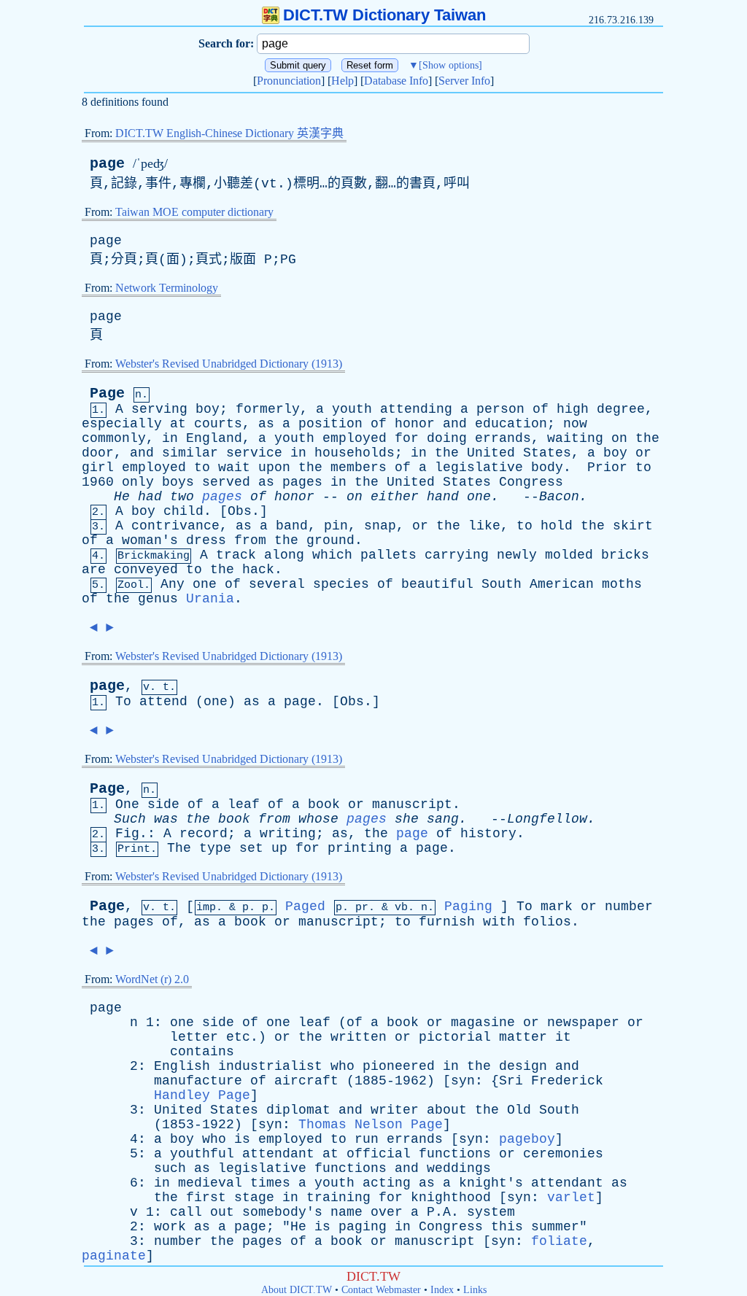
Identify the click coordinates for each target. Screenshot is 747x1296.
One (127, 804)
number (629, 906)
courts (218, 423)
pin (336, 526)
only (138, 482)
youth (352, 409)
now (575, 423)
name (346, 1212)
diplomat (298, 1110)
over (387, 1212)
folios (547, 922)
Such (130, 819)
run (367, 1139)
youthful (202, 1153)
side (163, 804)
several (277, 584)
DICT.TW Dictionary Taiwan (384, 15)
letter (194, 1037)
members (358, 467)
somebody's (282, 1212)
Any (172, 584)
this (507, 1226)
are (94, 569)
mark (557, 906)
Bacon (559, 496)
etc (238, 1037)
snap (380, 526)
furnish (447, 922)
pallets (388, 555)
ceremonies (563, 1153)
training (338, 1197)
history (488, 833)
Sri (511, 1081)
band (292, 526)
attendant (278, 1153)
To (123, 701)
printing (360, 848)
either (395, 496)
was (166, 819)
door (98, 453)
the (647, 438)
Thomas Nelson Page (370, 1124)
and (455, 423)
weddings (459, 1168)
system (491, 1212)
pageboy (527, 1139)
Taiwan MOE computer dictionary (194, 212)
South (501, 584)
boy (208, 409)
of (541, 409)
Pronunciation (289, 80)
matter (523, 1037)
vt (269, 183)
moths (622, 584)
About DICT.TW (296, 1289)
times (270, 1183)
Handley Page (202, 1095)
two (182, 496)
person (500, 409)
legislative (479, 467)
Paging (468, 906)
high (573, 409)
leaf (244, 804)
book (324, 804)
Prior (607, 467)
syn (463, 1081)
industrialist (270, 1066)
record (203, 833)
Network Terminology (166, 288)
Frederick (567, 1081)
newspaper (583, 1022)
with (499, 922)
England (214, 438)
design (523, 1066)
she (407, 819)
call (186, 1212)
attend (163, 701)
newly (517, 555)
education (511, 423)
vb (401, 907)
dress (206, 540)
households (354, 453)
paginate (114, 1256)
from (250, 540)
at (178, 423)
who (342, 1066)
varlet (571, 1197)
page (107, 163)
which (332, 555)
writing (288, 833)
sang (443, 819)
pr (361, 907)
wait (234, 467)
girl (98, 467)
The (179, 848)
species (341, 584)
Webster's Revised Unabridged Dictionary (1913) (228, 363)
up (279, 848)
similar (190, 453)
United (491, 453)
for (407, 438)
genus (158, 598)
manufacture (198, 1081)
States (547, 453)
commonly (114, 438)
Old (519, 1110)
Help (342, 80)
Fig (127, 833)
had (150, 496)
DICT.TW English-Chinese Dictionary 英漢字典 (229, 133)
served (226, 482)
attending (416, 409)
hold (557, 526)
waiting (575, 438)
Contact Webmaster (381, 1289)
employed (354, 438)
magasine (483, 1022)
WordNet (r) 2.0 (152, 979)
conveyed (146, 569)
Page (107, 393)
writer (395, 1110)
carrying (457, 555)
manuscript (412, 804)
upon (274, 467)
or (643, 453)
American (562, 584)
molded (569, 555)
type (215, 848)
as (266, 423)
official (379, 1153)
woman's (150, 540)
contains (202, 1051)
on (619, 438)
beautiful (437, 584)
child (183, 511)
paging (362, 1226)
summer (555, 1226)
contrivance (175, 526)
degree (621, 409)
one (479, 496)
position (330, 423)
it (563, 1037)
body (547, 467)
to (202, 467)
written (358, 1037)
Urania (210, 598)
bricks (625, 555)
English (182, 1066)
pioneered (399, 1066)
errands (503, 438)
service (254, 453)
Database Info (396, 80)
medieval (210, 1183)
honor (415, 423)
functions (455, 1153)
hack (258, 569)
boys (178, 482)
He (122, 496)
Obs (240, 511)
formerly (268, 409)
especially (122, 423)
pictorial (455, 1037)
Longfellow (547, 819)
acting (387, 1183)
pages (302, 482)
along (284, 555)
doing (447, 438)
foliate (559, 1241)
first (206, 1197)
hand (443, 496)
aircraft (306, 1081)
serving (159, 409)
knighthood (451, 1197)
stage (254, 1197)
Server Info (464, 80)
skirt (633, 526)
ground (330, 540)
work (170, 1226)
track (236, 555)
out (222, 1212)
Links (475, 1289)
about (447, 1110)
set (251, 848)
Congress (531, 482)
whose (318, 819)
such (170, 1168)
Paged (305, 906)
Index (442, 1289)
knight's (491, 1183)
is (242, 1139)
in (170, 438)
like (484, 526)
